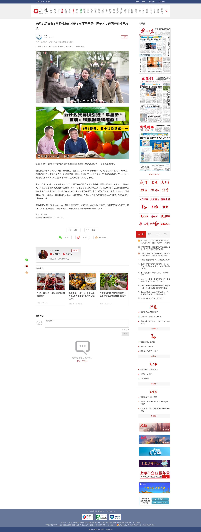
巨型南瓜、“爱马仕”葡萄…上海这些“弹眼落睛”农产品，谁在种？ (81, 296)
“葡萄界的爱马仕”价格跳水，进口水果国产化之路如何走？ (113, 294)
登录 (143, 2)
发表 (125, 334)
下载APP (152, 2)
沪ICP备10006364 (79, 523)
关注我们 (161, 2)
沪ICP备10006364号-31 (94, 523)
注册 (137, 2)
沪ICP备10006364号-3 (110, 523)
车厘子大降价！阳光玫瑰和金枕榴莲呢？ (51, 294)
